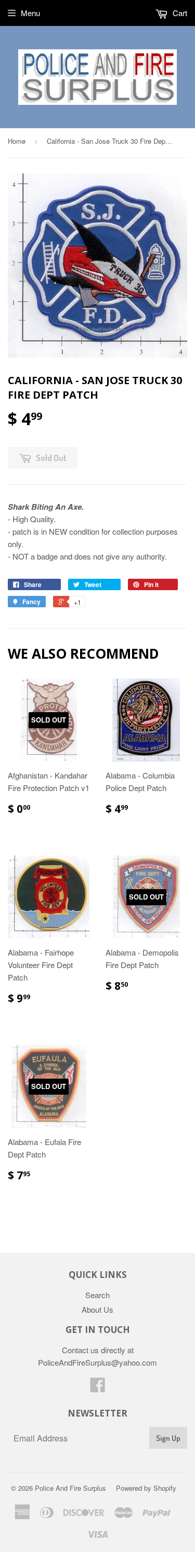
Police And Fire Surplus (70, 1488)
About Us (97, 1309)
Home (16, 141)
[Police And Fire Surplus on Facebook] (98, 1387)
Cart (179, 12)
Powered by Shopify (146, 1488)
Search (97, 1294)
